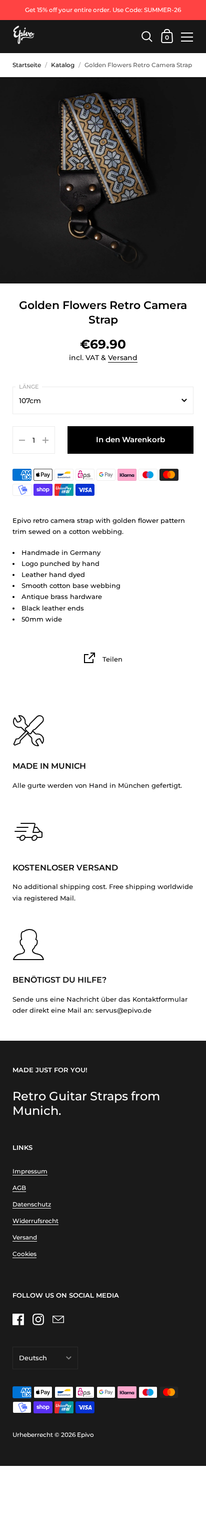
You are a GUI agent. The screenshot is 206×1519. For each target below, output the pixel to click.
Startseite (26, 65)
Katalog (62, 65)
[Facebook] (18, 1319)
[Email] (58, 1319)
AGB (19, 1187)
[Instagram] (38, 1319)
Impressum (30, 1171)
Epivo (85, 1434)
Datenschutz (31, 1204)
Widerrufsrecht (35, 1221)
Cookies (24, 1254)
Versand (123, 357)
